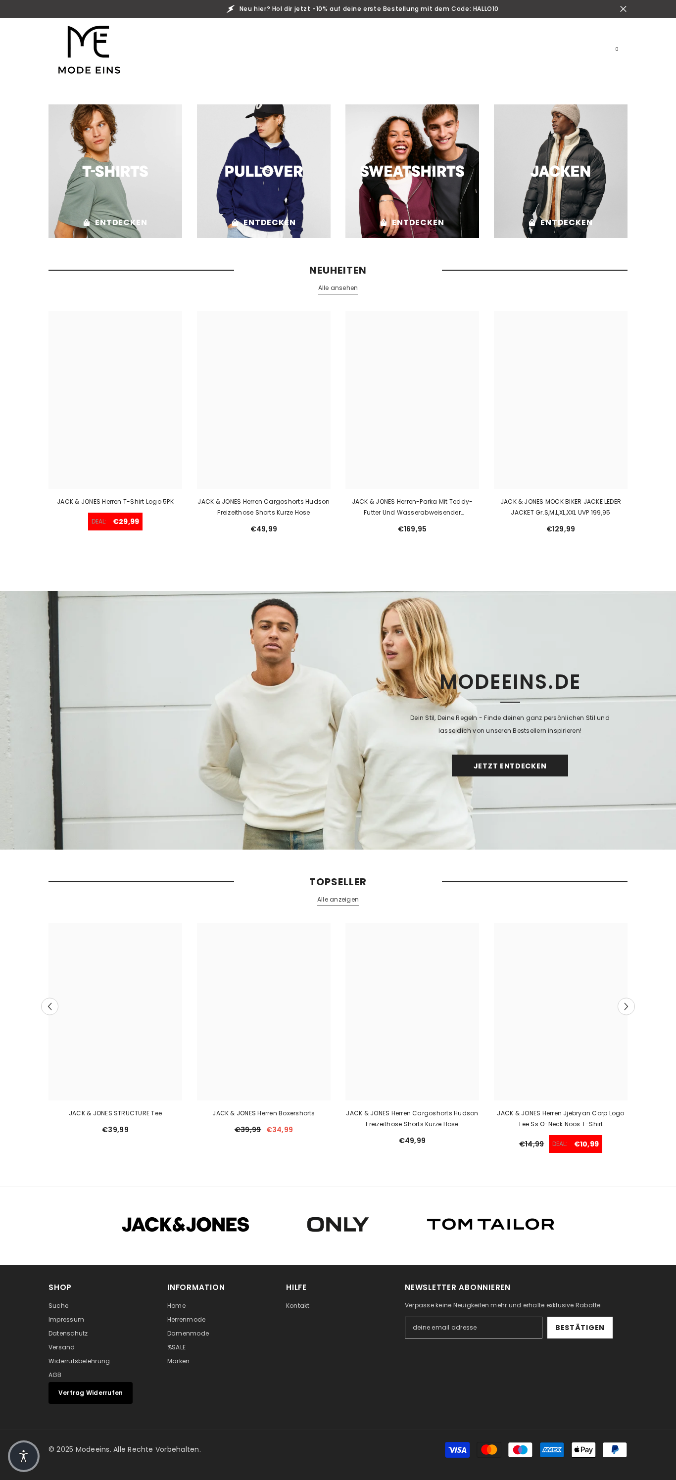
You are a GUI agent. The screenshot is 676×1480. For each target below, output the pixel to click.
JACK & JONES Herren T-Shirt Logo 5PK (115, 501)
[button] (49, 1006)
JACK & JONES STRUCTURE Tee (115, 1113)
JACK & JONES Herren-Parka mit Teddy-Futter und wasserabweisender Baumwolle (412, 507)
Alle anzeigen (338, 899)
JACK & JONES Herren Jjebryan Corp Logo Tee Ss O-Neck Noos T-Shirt (560, 1118)
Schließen (623, 9)
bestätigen (580, 1328)
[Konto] (565, 53)
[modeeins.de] (115, 171)
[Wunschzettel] (588, 54)
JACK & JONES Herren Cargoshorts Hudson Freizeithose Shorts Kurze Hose (263, 507)
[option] (115, 1032)
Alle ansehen (338, 288)
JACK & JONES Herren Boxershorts (263, 1113)
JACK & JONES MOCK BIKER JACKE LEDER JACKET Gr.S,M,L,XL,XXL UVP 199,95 (560, 507)
